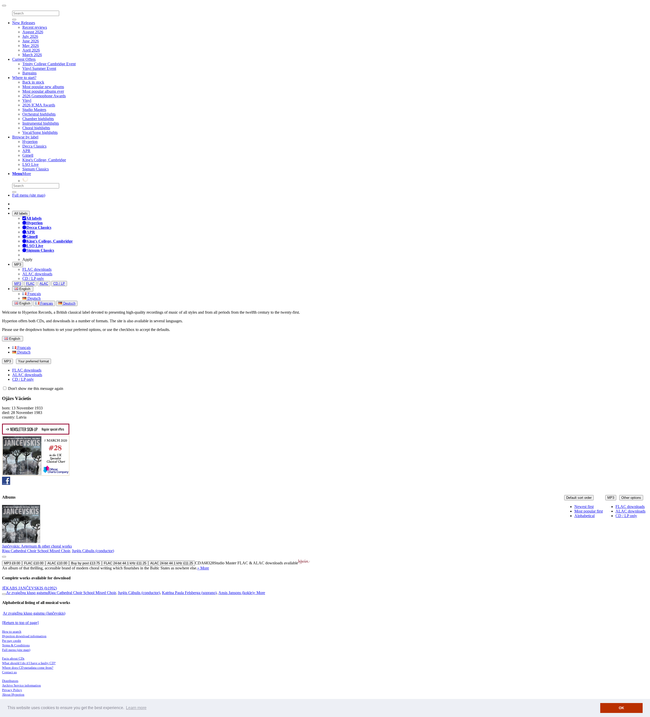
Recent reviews (34, 27)
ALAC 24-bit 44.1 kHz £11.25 (171, 563)
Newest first (584, 506)
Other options (631, 498)
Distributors (10, 681)
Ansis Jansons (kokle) (235, 593)
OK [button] (621, 708)
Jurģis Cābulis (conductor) (93, 551)
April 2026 (31, 50)
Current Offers (24, 59)
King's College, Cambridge (44, 160)
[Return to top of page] (20, 622)
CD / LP (59, 283)
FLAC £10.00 (33, 563)
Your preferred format (33, 361)
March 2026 (32, 55)
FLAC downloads (37, 269)
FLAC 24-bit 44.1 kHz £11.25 (125, 563)
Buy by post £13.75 (85, 563)
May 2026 (30, 45)
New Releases (23, 23)
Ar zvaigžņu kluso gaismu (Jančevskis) (34, 613)
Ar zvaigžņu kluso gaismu (27, 593)
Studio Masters (34, 109)
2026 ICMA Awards (38, 105)
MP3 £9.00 (12, 563)
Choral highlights (36, 128)
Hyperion (30, 141)
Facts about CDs (13, 658)
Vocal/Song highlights (40, 132)
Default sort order (579, 498)
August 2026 (32, 32)
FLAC (30, 283)
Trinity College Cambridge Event (49, 64)
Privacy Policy (12, 690)
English (24, 303)
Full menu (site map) (28, 195)
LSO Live (30, 164)
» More (203, 568)
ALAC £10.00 (57, 563)
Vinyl (26, 100)
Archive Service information (21, 685)
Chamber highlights (38, 119)
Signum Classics (35, 169)
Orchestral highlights (39, 114)
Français (33, 294)
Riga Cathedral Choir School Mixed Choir (36, 551)
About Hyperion (13, 694)
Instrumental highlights (40, 123)
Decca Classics (34, 146)
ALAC (44, 283)
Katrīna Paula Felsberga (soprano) (189, 593)
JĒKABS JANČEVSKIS (29, 588)
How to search (11, 631)
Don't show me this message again (35, 388)
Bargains (29, 73)
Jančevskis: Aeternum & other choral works (37, 546)
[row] (325, 537)
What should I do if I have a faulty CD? (29, 663)
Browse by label (25, 137)
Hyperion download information (24, 636)
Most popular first (588, 511)
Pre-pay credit (11, 641)
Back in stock (33, 82)
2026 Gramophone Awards (44, 96)
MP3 (17, 264)
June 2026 (30, 41)
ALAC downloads (37, 274)
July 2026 (30, 36)
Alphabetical (584, 516)
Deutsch (33, 298)
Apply (27, 259)
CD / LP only (33, 278)
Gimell (27, 155)
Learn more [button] (136, 708)
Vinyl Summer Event (39, 68)
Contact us (9, 672)
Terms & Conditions (16, 645)
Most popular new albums (43, 87)
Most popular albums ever (43, 91)
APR (26, 151)
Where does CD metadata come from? (27, 668)
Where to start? (24, 77)
